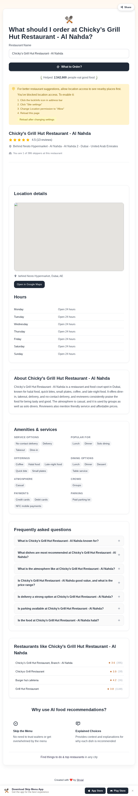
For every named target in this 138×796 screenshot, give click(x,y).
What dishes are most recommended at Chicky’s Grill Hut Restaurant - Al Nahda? (67, 554)
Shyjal (80, 779)
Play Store (119, 790)
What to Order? (71, 66)
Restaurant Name (20, 45)
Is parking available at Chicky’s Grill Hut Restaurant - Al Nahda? (61, 608)
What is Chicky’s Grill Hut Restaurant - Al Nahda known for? (58, 540)
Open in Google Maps (29, 284)
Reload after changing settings (37, 119)
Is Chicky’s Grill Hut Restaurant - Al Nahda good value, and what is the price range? (65, 582)
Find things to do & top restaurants (62, 757)
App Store (97, 790)
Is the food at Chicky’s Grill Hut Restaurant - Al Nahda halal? (58, 620)
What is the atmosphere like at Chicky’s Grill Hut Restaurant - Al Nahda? (66, 568)
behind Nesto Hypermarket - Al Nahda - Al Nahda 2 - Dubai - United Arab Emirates (65, 146)
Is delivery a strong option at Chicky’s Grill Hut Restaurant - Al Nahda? (65, 596)
